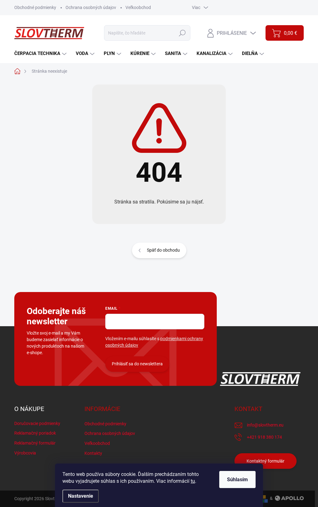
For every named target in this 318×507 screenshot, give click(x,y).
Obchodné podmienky (35, 7)
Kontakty (93, 453)
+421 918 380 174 (264, 437)
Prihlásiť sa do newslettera (137, 363)
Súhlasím (237, 479)
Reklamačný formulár (35, 443)
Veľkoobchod (138, 7)
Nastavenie (80, 496)
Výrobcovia (25, 452)
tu (193, 481)
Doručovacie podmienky (37, 423)
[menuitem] (41, 53)
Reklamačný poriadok (35, 433)
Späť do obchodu (163, 250)
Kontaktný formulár (265, 461)
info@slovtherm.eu (265, 424)
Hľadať (182, 32)
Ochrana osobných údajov (91, 7)
